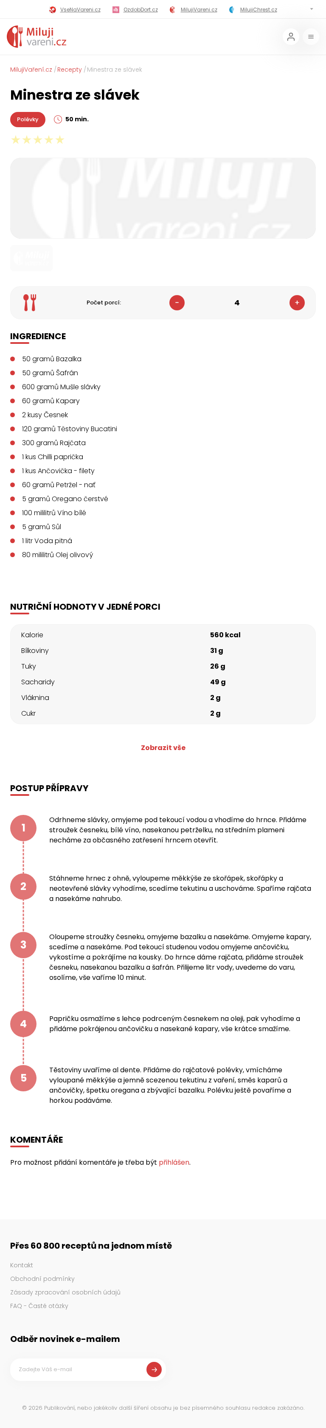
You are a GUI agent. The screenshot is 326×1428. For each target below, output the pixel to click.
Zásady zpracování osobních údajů (65, 1292)
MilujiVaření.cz (31, 69)
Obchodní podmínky (42, 1279)
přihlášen (174, 1162)
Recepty (69, 69)
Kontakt (21, 1265)
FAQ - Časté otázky (39, 1306)
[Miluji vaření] (36, 36)
